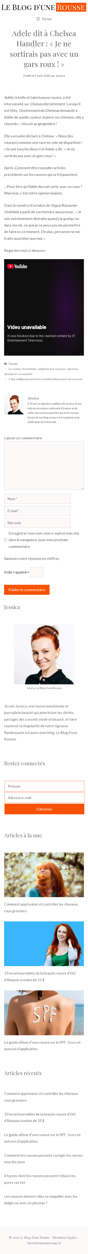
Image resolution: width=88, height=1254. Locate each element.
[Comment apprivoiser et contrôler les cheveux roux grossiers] (44, 894)
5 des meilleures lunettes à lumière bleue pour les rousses (45, 379)
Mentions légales (65, 1237)
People (13, 363)
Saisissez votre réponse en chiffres (31, 558)
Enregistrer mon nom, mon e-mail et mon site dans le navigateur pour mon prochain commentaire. (44, 540)
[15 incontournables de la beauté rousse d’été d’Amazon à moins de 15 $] (44, 963)
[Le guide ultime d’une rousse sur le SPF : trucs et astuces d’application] (44, 1032)
